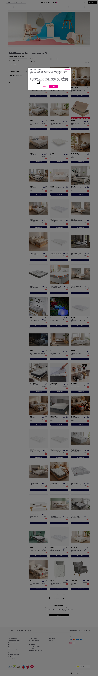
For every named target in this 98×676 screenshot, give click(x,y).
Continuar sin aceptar (66, 69)
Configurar (44, 86)
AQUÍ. (38, 82)
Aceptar (53, 86)
